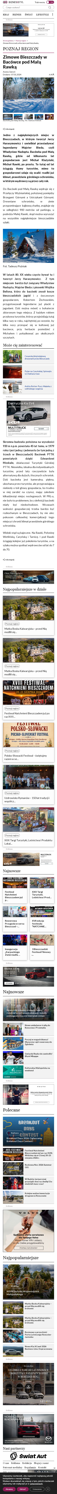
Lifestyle (42, 14)
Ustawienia (37, 1489)
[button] (8, 117)
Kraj (6, 14)
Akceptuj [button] (9, 1489)
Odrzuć (23, 1489)
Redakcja (27, 1463)
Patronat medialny (12, 1467)
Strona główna (8, 41)
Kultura (15, 1133)
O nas (6, 1463)
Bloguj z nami (41, 1463)
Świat (29, 14)
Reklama (15, 1463)
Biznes (17, 14)
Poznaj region (21, 41)
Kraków (15, 1286)
